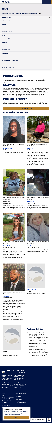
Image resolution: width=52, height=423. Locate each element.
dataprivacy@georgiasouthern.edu (12, 414)
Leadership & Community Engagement (20, 13)
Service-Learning (6, 28)
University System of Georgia (22, 395)
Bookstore (4, 402)
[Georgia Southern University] (6, 2)
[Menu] (49, 2)
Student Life (8, 13)
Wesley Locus (6, 296)
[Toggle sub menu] (49, 28)
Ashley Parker (30, 201)
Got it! (16, 417)
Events (3, 393)
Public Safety (18, 392)
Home (3, 13)
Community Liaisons (7, 39)
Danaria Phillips (7, 245)
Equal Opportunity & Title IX (21, 393)
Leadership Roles (6, 49)
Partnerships (5, 56)
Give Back (4, 42)
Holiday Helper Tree (7, 21)
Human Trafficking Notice (21, 402)
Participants (5, 53)
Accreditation (18, 396)
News (3, 392)
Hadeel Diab (30, 245)
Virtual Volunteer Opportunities (10, 60)
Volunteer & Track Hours (8, 67)
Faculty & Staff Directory (8, 398)
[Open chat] (49, 420)
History (3, 46)
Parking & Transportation (8, 397)
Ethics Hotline (18, 398)
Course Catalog (5, 404)
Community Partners (7, 31)
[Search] (44, 2)
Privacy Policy (19, 413)
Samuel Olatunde (31, 289)
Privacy (17, 401)
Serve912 (4, 24)
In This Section (6, 17)
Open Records (19, 399)
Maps (3, 395)
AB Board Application (27, 108)
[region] (16, 413)
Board (3, 35)
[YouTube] (32, 417)
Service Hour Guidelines (8, 64)
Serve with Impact (34, 13)
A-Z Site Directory (6, 400)
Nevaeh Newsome (7, 148)
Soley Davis (30, 148)
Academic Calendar (6, 405)
